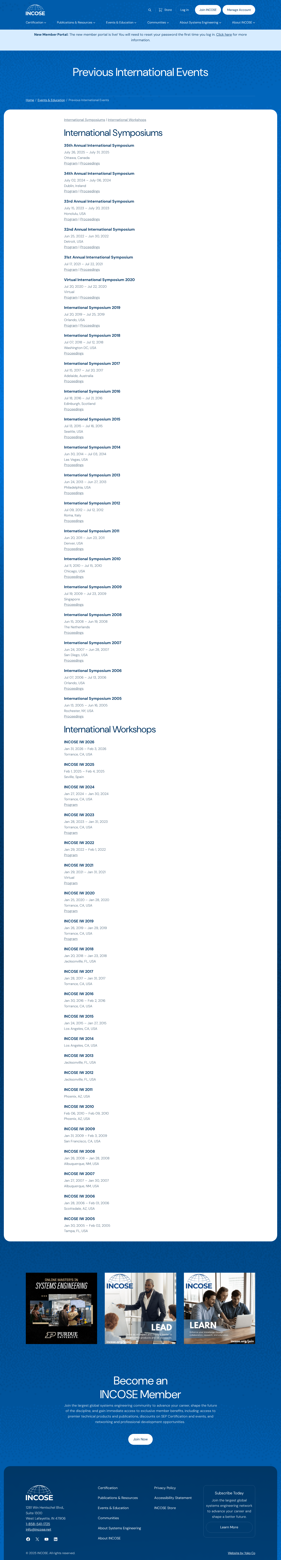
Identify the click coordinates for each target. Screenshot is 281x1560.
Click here (224, 34)
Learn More (229, 1527)
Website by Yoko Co (241, 1553)
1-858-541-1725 (38, 1524)
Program (71, 163)
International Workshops (127, 120)
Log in (184, 10)
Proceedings (90, 163)
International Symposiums (84, 120)
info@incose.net (38, 1529)
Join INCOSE (208, 10)
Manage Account (239, 10)
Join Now (140, 1439)
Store (168, 10)
